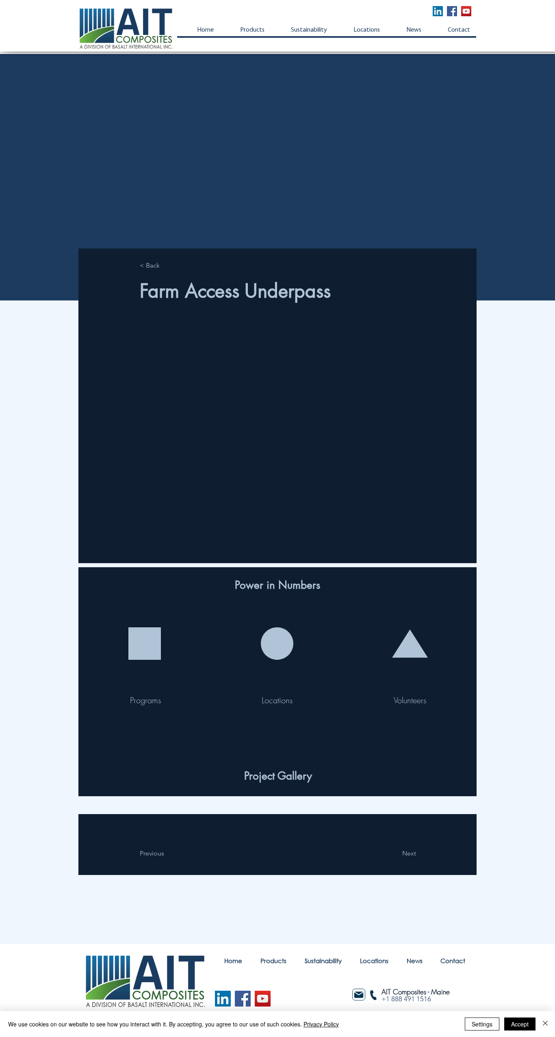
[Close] (545, 1024)
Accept (520, 1024)
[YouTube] (466, 11)
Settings (482, 1024)
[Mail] (358, 994)
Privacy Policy (321, 1024)
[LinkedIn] (438, 11)
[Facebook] (452, 11)
